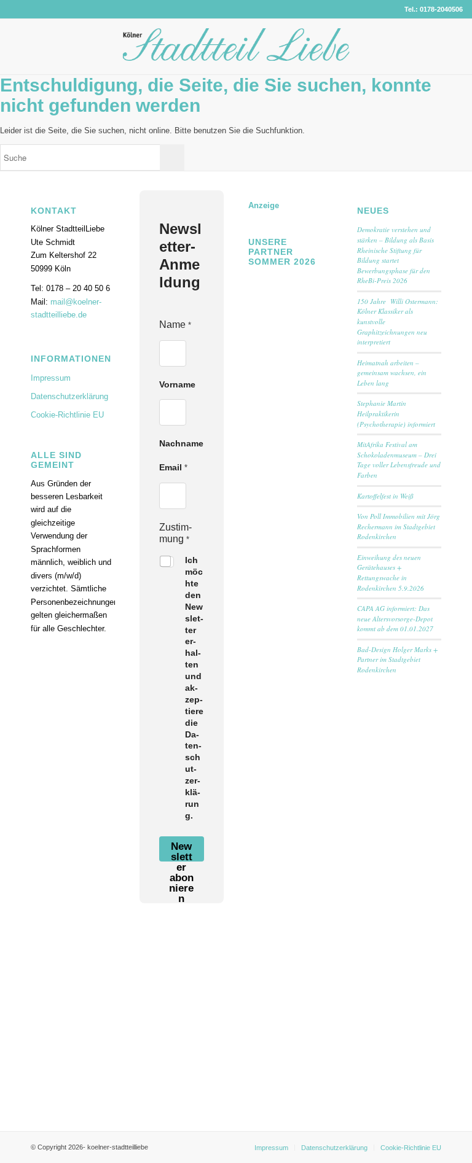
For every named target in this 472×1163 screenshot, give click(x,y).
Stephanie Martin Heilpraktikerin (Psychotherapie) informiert (396, 413)
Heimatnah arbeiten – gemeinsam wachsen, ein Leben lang (392, 372)
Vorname (177, 384)
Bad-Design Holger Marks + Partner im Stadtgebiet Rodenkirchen (397, 659)
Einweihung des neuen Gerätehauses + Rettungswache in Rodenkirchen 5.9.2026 (390, 573)
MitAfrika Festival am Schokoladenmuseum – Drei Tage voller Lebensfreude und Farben (399, 460)
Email (173, 467)
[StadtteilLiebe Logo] (236, 56)
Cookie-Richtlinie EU (67, 414)
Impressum (51, 378)
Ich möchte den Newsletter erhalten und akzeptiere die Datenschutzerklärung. (194, 687)
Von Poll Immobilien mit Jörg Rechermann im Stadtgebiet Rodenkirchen (398, 526)
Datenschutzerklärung (69, 396)
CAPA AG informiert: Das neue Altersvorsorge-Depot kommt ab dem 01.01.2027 (395, 618)
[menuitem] (271, 1148)
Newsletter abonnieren (181, 851)
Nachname (181, 443)
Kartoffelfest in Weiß (385, 495)
